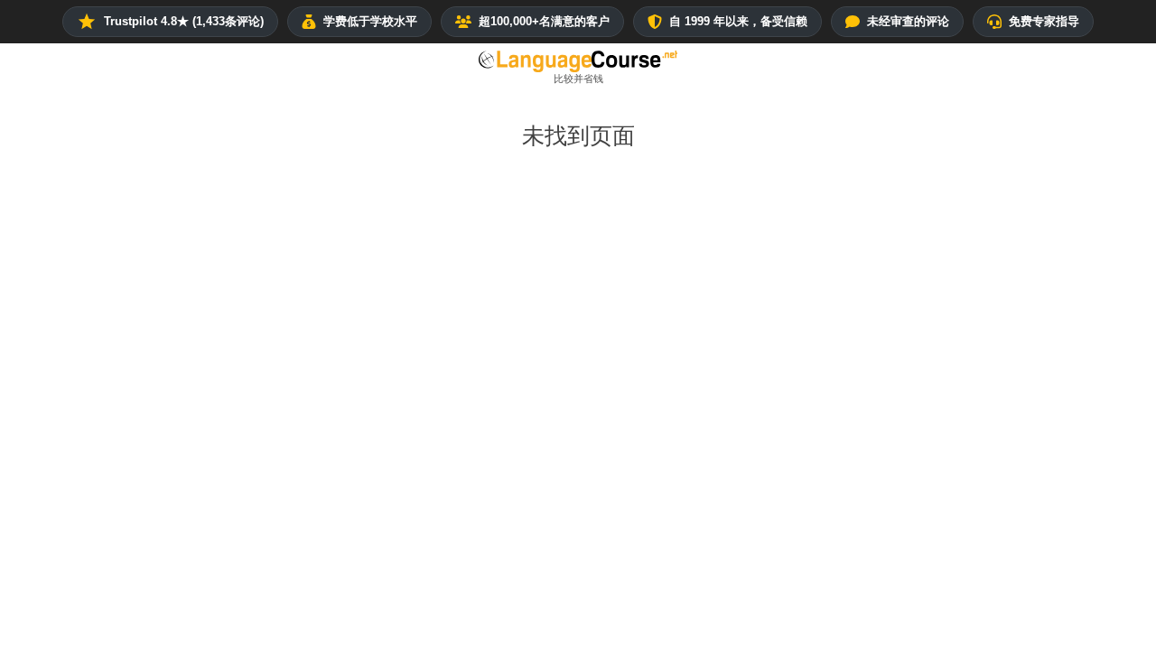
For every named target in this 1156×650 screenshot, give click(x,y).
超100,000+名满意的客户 (544, 21)
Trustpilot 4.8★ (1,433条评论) (184, 21)
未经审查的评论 (908, 21)
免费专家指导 (1044, 21)
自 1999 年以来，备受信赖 (738, 21)
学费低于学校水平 (370, 21)
